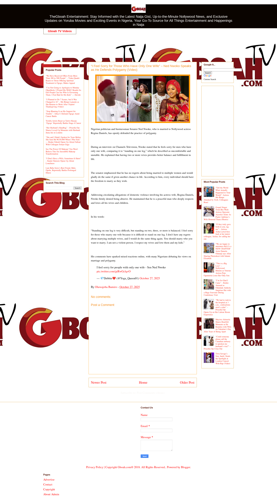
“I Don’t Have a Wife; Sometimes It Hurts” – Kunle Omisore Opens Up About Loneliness (63, 161)
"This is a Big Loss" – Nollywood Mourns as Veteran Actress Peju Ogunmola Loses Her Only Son (217, 269)
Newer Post (98, 382)
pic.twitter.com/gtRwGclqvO (114, 271)
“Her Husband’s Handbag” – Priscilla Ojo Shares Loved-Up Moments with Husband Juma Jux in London (63, 130)
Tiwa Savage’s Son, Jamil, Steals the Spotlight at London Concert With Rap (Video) (223, 358)
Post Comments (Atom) (151, 393)
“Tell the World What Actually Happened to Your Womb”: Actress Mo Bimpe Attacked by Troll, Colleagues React (217, 195)
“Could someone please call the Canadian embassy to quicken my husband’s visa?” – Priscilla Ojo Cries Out (217, 342)
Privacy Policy (94, 467)
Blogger (185, 467)
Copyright (49, 489)
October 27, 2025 (150, 278)
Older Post (187, 382)
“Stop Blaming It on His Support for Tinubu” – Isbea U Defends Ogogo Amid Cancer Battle (62, 114)
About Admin (51, 494)
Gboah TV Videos (60, 31)
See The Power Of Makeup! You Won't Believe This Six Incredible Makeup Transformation (62, 151)
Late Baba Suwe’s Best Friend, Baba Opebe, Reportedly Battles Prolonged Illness (61, 170)
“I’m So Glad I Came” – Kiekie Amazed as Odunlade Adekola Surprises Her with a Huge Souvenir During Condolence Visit (217, 287)
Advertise (49, 479)
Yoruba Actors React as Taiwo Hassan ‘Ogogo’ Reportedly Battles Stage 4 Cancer (63, 122)
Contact (47, 484)
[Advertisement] (138, 44)
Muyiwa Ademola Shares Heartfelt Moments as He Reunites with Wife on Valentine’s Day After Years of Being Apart (217, 325)
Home (143, 382)
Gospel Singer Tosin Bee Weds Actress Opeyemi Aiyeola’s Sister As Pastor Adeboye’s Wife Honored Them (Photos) (217, 213)
